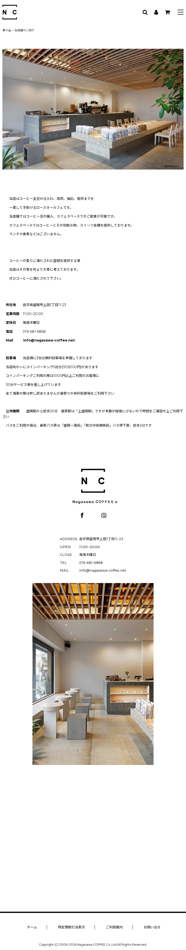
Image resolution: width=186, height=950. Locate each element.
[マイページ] (156, 12)
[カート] (167, 12)
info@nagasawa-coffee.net (49, 340)
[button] (181, 13)
